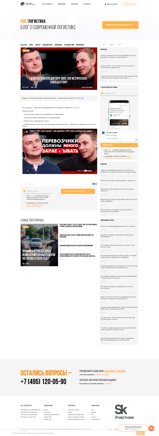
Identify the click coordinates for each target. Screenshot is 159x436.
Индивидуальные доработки (51, 414)
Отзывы (70, 412)
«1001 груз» (80, 98)
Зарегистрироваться (129, 4)
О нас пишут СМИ (69, 45)
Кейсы (31, 45)
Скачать (46, 410)
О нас (92, 410)
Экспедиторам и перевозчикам (29, 412)
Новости (37, 45)
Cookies (51, 433)
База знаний (47, 412)
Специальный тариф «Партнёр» (76, 417)
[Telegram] (96, 184)
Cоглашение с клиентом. (60, 429)
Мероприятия (80, 45)
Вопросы (104, 49)
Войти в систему (112, 4)
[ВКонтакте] (93, 184)
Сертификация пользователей (76, 414)
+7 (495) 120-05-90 (43, 382)
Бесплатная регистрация (74, 191)
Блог (92, 414)
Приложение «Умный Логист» (28, 417)
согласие (32, 195)
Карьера (93, 412)
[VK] (119, 45)
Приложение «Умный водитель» (29, 414)
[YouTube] (111, 45)
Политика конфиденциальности (76, 419)
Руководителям (47, 45)
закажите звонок (115, 371)
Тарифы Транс (48, 419)
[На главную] (28, 5)
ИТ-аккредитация (95, 419)
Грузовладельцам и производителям (30, 410)
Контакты (86, 4)
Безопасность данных (73, 410)
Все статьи (24, 45)
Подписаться (107, 145)
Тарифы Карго (48, 417)
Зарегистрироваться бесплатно (118, 25)
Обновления (58, 45)
